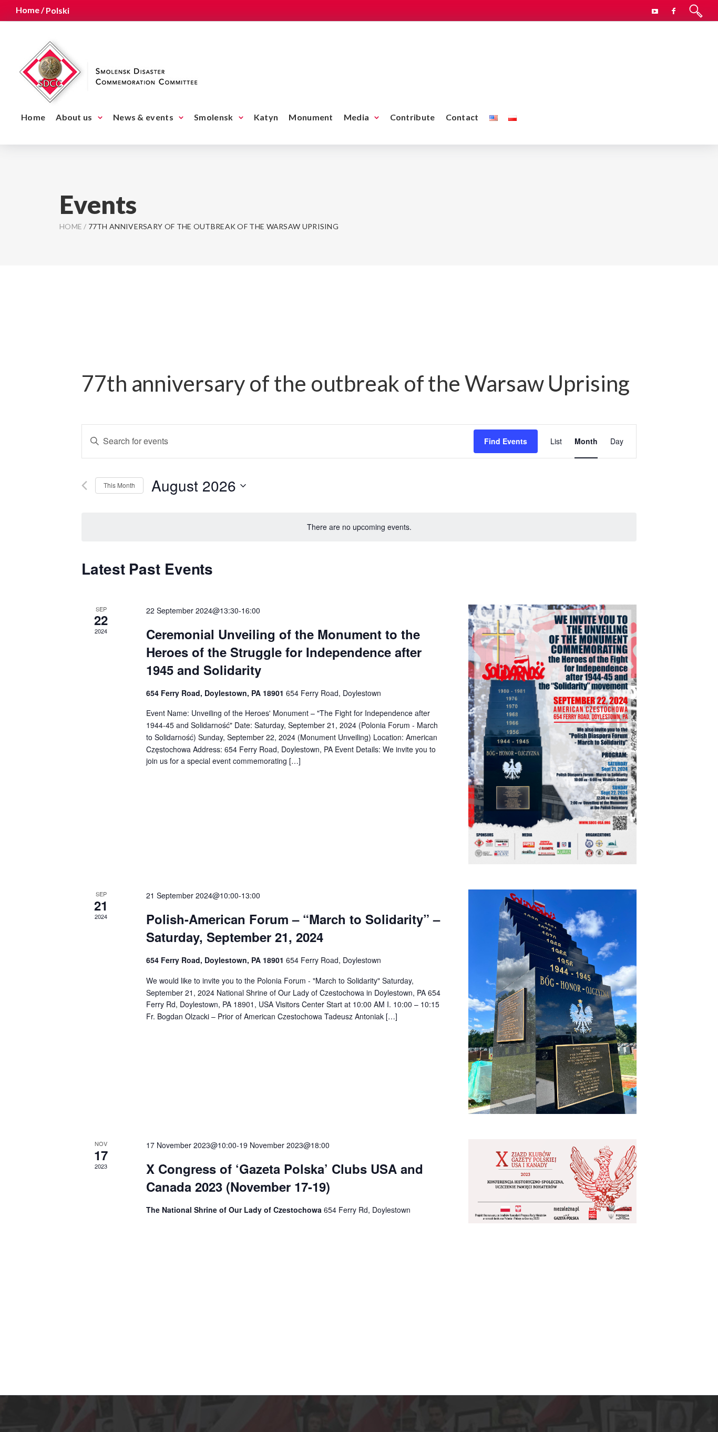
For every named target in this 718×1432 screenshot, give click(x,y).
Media (357, 117)
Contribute (412, 117)
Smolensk (213, 117)
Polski (57, 10)
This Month (119, 484)
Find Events (505, 441)
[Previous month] (84, 485)
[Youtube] (655, 9)
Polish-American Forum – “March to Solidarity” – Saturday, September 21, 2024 (293, 928)
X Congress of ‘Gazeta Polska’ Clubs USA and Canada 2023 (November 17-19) (284, 1177)
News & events (143, 117)
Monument (311, 117)
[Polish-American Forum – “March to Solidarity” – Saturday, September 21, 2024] (552, 1001)
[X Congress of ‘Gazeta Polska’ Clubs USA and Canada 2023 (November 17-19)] (552, 1181)
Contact (462, 117)
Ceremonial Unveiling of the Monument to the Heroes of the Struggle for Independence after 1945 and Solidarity (284, 652)
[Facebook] (674, 9)
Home (33, 117)
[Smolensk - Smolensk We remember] (108, 70)
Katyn (266, 117)
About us (74, 117)
